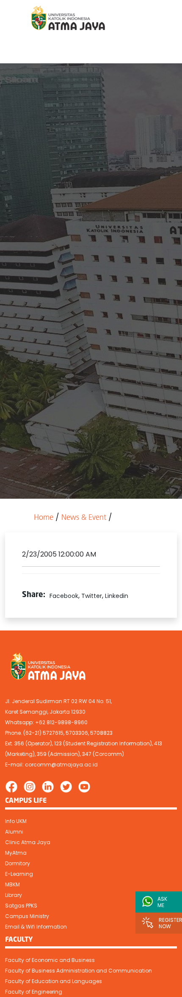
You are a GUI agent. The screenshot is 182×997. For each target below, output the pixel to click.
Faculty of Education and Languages (53, 981)
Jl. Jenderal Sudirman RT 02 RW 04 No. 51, (58, 701)
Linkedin (116, 596)
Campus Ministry (27, 916)
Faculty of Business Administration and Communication (78, 970)
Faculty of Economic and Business (50, 960)
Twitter (91, 596)
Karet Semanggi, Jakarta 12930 (45, 711)
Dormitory (17, 863)
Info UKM (16, 821)
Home (43, 518)
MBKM (12, 884)
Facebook (64, 596)
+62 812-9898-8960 (61, 722)
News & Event (83, 518)
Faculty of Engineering (33, 991)
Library (13, 895)
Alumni (14, 831)
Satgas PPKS (21, 905)
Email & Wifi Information (36, 926)
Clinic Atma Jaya (27, 842)
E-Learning (19, 873)
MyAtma (16, 852)
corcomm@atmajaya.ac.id (61, 764)
